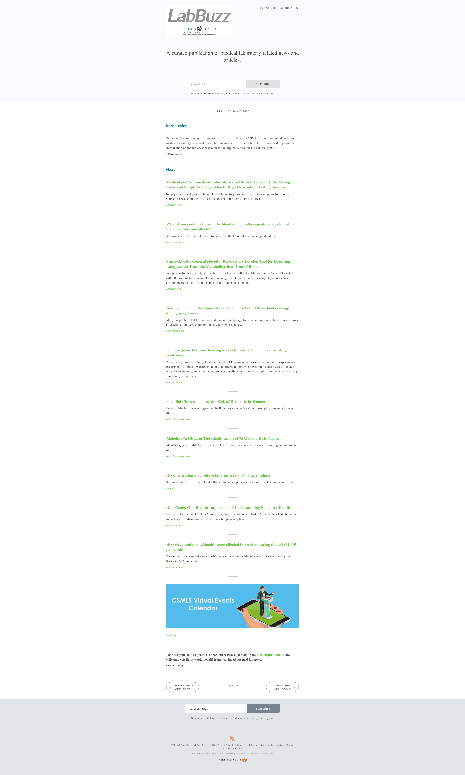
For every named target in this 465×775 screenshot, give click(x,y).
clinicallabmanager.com (178, 419)
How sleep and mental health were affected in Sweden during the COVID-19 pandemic (231, 546)
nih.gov (170, 488)
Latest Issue (268, 8)
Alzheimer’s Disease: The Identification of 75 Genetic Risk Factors (223, 438)
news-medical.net (175, 242)
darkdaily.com (173, 204)
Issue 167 (233, 111)
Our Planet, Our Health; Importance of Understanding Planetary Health (228, 507)
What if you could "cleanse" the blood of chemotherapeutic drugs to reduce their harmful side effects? (230, 226)
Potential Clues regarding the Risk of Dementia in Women (215, 401)
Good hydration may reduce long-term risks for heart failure (218, 475)
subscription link (269, 654)
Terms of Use (209, 745)
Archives (286, 8)
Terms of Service (260, 753)
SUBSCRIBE (263, 84)
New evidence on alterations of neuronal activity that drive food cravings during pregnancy (228, 310)
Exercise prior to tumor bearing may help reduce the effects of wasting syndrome (226, 352)
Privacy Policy (224, 745)
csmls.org (171, 635)
